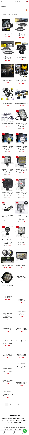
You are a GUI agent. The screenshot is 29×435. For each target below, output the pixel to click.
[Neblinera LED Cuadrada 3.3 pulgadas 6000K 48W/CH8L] (21, 115)
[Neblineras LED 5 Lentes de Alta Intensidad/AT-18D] (21, 71)
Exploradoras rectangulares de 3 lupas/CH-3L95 (7, 57)
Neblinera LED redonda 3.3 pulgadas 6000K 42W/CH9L (21, 148)
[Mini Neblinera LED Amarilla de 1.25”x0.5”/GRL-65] (7, 337)
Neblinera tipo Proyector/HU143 (7, 79)
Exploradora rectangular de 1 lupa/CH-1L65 (7, 33)
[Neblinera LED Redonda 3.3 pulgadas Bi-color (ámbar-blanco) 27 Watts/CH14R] (7, 231)
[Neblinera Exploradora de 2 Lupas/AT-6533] (21, 48)
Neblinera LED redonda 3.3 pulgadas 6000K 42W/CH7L (7, 148)
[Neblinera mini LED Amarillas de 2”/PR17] (7, 325)
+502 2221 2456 (8, 429)
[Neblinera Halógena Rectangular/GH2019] (21, 351)
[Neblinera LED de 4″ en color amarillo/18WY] (21, 379)
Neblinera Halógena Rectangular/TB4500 (21, 329)
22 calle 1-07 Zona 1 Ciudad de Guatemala (14, 427)
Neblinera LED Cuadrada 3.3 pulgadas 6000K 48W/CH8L (21, 125)
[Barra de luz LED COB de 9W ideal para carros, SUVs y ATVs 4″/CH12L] (7, 207)
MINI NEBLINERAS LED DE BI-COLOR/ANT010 (7, 102)
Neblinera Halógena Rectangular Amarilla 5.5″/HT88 (21, 313)
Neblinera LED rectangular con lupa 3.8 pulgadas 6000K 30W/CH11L (21, 217)
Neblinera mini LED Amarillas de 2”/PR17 (7, 329)
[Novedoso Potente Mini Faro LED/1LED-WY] (4, 378)
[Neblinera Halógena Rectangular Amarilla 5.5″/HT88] (21, 308)
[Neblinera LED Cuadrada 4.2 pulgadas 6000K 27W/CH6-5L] (7, 184)
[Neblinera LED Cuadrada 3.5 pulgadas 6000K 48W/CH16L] (21, 184)
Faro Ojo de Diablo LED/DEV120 (7, 297)
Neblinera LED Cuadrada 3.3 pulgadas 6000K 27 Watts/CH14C (21, 241)
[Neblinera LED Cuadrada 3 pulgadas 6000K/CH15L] (21, 161)
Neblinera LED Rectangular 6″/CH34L (21, 264)
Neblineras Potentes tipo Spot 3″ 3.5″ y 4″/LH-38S (8, 264)
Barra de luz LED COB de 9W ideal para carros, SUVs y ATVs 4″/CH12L (7, 217)
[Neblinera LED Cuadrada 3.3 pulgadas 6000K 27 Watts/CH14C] (21, 231)
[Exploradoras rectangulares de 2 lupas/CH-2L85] (21, 25)
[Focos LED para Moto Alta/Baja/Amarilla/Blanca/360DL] (21, 94)
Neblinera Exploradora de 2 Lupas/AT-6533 (21, 56)
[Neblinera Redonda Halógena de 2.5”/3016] (7, 351)
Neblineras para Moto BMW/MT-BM (7, 124)
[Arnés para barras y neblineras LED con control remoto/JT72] (21, 273)
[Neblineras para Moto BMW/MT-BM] (7, 115)
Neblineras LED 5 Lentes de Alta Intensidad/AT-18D (21, 80)
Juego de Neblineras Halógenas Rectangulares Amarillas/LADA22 (7, 315)
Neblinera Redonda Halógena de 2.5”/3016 (7, 355)
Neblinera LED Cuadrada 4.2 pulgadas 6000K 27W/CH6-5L (7, 194)
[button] (27, 2)
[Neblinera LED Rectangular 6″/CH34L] (21, 256)
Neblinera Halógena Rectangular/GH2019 (22, 355)
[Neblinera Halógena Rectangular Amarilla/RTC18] (21, 294)
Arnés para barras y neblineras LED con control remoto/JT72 (21, 278)
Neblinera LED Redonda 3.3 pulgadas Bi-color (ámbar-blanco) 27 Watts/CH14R (7, 241)
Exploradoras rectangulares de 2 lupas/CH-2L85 (21, 34)
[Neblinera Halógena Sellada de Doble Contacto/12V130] (7, 364)
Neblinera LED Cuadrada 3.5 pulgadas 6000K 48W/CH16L (21, 194)
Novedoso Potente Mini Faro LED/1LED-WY (7, 381)
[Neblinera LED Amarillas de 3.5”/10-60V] (21, 337)
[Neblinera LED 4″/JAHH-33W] (7, 277)
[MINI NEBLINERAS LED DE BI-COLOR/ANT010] (7, 94)
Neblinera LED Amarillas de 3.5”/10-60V (21, 341)
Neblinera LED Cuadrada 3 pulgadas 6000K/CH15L (21, 170)
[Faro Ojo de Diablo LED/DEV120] (7, 294)
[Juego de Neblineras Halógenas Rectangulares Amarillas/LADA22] (7, 309)
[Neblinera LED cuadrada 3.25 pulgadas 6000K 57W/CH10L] (7, 161)
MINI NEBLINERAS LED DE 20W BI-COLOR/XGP (7, 395)
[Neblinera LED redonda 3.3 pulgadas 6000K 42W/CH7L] (7, 138)
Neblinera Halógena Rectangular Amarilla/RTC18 (21, 299)
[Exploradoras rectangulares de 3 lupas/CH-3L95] (7, 48)
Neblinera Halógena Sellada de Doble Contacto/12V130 (7, 370)
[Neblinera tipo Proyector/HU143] (7, 71)
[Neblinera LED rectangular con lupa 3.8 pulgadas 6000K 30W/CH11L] (21, 207)
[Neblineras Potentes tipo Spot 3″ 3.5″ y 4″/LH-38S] (7, 256)
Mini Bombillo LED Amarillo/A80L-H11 (21, 367)
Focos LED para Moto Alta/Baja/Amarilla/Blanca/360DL (21, 102)
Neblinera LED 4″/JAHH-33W (7, 286)
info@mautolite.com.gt (18, 429)
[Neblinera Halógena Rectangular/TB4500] (21, 325)
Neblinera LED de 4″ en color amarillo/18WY (21, 383)
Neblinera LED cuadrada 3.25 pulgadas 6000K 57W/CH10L (7, 171)
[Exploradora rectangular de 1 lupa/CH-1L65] (7, 25)
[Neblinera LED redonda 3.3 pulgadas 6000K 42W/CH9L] (21, 138)
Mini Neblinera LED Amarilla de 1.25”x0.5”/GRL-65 (7, 342)
